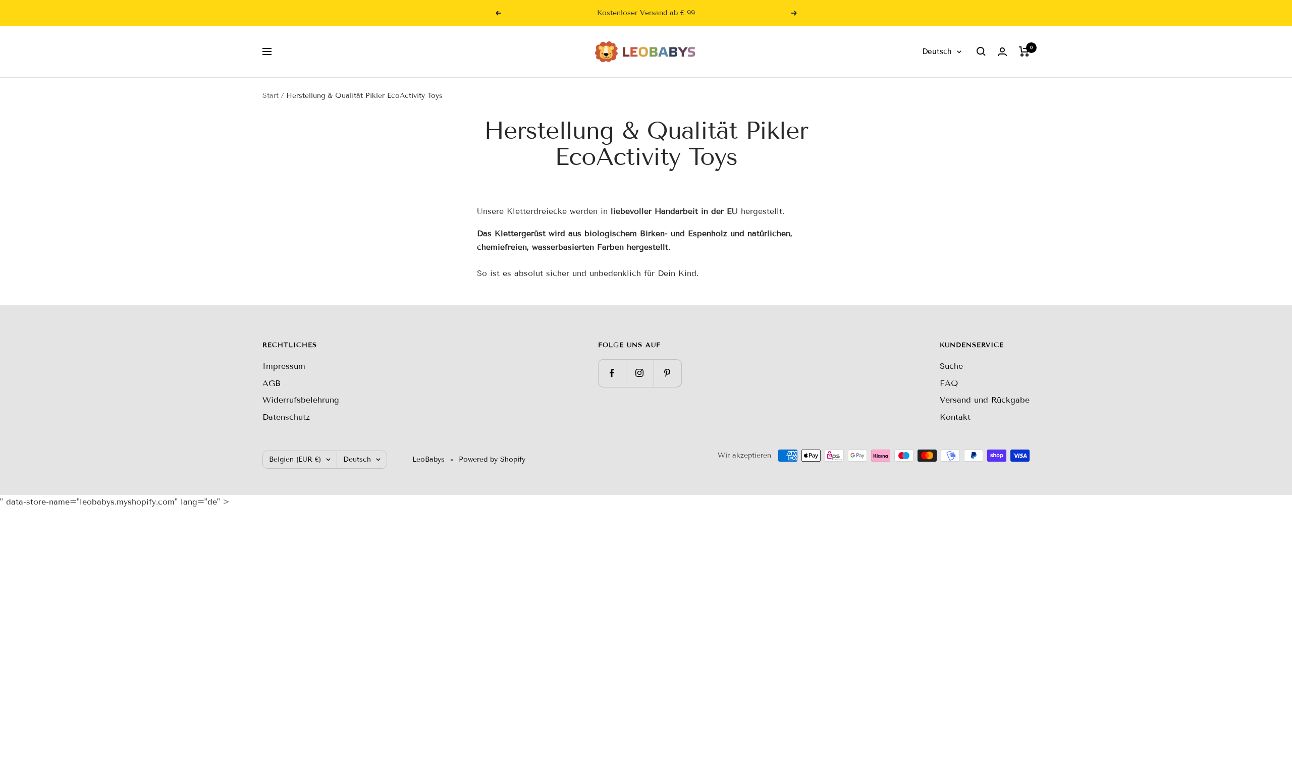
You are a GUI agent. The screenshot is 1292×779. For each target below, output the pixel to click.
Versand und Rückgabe (985, 400)
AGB (271, 383)
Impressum (283, 366)
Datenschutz (286, 417)
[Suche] (981, 51)
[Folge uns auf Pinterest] (667, 373)
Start (270, 95)
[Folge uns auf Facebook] (612, 373)
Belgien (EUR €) (295, 459)
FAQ (949, 383)
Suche (951, 366)
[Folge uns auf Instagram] (640, 373)
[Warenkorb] (1024, 51)
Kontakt (955, 417)
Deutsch (937, 51)
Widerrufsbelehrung (300, 400)
